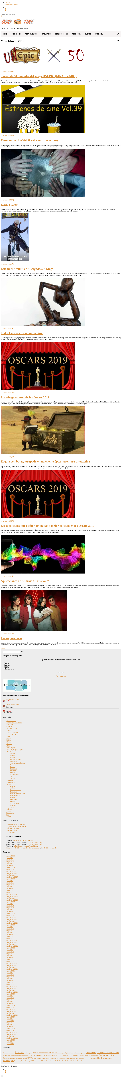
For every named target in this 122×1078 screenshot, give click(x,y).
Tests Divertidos (31, 34)
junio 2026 (10, 860)
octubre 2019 (10, 1013)
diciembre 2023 (11, 917)
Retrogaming (10, 782)
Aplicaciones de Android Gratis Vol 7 (25, 581)
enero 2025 (10, 892)
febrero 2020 (10, 1005)
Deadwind (61, 1055)
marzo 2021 (10, 980)
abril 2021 (9, 979)
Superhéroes (14, 774)
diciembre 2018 (11, 1032)
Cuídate (88, 34)
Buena (7, 663)
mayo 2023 (10, 931)
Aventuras (13, 757)
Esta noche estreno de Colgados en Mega (27, 269)
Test (7, 815)
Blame (72, 1052)
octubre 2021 (10, 967)
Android (19, 1052)
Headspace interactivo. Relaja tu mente (25, 840)
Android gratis (28, 1053)
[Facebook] (112, 34)
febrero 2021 (10, 982)
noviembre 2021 (12, 965)
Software (9, 809)
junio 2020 (10, 998)
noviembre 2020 (12, 988)
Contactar (7, 2)
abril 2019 (9, 1025)
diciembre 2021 (11, 963)
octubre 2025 (10, 875)
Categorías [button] (99, 34)
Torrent (78, 1061)
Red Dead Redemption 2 (36, 1060)
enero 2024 (10, 915)
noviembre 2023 (12, 919)
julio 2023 (9, 927)
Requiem (44, 1060)
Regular (8, 665)
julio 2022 (9, 950)
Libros (8, 736)
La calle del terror (50, 1058)
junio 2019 (10, 1021)
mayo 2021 (10, 977)
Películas (9, 751)
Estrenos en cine (8, 1058)
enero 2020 (10, 1007)
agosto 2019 (10, 1017)
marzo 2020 (10, 1003)
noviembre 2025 (12, 873)
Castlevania (76, 1052)
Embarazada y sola (36, 842)
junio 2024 (10, 906)
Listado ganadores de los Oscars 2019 (25, 397)
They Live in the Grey (13, 830)
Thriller (12, 778)
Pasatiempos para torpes (14, 749)
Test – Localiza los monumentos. (22, 333)
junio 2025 (10, 883)
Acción (12, 753)
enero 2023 (10, 938)
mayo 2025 (10, 885)
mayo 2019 (10, 1023)
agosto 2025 (10, 879)
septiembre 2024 (12, 900)
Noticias (9, 744)
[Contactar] (118, 34)
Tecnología (76, 34)
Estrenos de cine (61, 34)
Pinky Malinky (17, 1061)
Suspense (13, 805)
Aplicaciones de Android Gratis (44, 1053)
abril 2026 (9, 863)
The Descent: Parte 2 (11, 710)
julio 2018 (9, 1042)
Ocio (8, 746)
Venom (82, 1060)
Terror (12, 776)
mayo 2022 (10, 954)
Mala (7, 667)
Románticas (14, 773)
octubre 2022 (10, 944)
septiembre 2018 (12, 1038)
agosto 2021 (10, 971)
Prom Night (28, 1061)
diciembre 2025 (11, 871)
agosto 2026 (10, 856)
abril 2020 (9, 1002)
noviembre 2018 (12, 1034)
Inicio (5, 34)
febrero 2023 (10, 936)
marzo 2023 (10, 934)
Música (8, 740)
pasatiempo (108, 1058)
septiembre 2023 (12, 923)
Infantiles (13, 769)
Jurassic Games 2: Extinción (12, 699)
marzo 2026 (10, 865)
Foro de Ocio (16, 34)
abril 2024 (9, 910)
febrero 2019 (10, 1028)
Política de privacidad (11, 4)
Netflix (8, 742)
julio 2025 (9, 881)
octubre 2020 (10, 990)
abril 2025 (9, 886)
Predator (23, 1060)
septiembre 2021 (12, 969)
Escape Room (9, 204)
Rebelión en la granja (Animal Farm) (26, 846)
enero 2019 (10, 1030)
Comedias (13, 761)
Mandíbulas (93, 1058)
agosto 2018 (10, 1040)
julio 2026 (9, 858)
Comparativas (11, 721)
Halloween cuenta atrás (39, 1058)
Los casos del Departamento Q (67, 1058)
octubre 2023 (10, 921)
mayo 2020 (10, 1000)
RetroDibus (10, 780)
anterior (3, 648)
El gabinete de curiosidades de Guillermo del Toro (85, 1055)
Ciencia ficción (15, 759)
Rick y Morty (49, 1060)
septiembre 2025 (12, 877)
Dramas (12, 767)
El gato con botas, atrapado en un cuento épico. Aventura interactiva (45, 461)
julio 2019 (9, 1019)
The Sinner (67, 1060)
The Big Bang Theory (60, 1060)
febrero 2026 (10, 867)
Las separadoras (11, 638)
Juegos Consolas (12, 732)
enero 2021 (10, 984)
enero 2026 (10, 869)
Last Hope (56, 1058)
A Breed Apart (11, 832)
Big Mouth (67, 1053)
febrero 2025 (10, 890)
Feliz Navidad (18, 1058)
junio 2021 (10, 975)
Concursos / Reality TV (14, 723)
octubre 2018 (10, 1036)
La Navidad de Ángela (49, 848)
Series (8, 784)
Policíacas (13, 771)
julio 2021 (9, 973)
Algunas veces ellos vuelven (12, 704)
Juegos (8, 730)
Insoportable (9, 669)
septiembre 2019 (12, 1015)
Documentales (15, 765)
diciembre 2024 (11, 894)
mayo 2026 (10, 862)
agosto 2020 (10, 994)
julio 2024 (9, 904)
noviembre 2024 (12, 896)
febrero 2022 (10, 959)
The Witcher (74, 1061)
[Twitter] (118, 40)
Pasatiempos (10, 748)
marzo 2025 (10, 888)
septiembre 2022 (12, 946)
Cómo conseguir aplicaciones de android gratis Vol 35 (20, 1055)
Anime (12, 755)
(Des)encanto (5, 1052)
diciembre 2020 (11, 986)
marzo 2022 (10, 957)
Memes (8, 738)
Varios (8, 817)
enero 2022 (10, 961)
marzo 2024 (10, 911)
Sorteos (9, 811)
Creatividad (46, 34)
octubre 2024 (10, 898)
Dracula (65, 1055)
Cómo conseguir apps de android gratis (44, 1055)
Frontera (24, 1058)
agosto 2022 (10, 948)
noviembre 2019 (12, 1011)
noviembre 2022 (12, 942)
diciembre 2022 (11, 940)
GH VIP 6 (29, 1058)
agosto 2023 (10, 925)
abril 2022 (9, 956)
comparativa (82, 1053)
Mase (9, 700)
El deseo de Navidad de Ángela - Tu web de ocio (22, 848)
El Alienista (69, 1055)
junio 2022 (10, 952)
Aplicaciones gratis (60, 1053)
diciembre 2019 (11, 1009)
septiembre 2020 (12, 992)
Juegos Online (11, 734)
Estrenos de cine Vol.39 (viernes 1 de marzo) (29, 140)
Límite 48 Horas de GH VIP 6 (82, 1058)
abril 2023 (9, 933)
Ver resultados (61, 676)
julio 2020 (9, 996)
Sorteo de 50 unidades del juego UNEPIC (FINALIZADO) (39, 76)
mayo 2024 (10, 908)
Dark (57, 1055)
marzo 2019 (10, 1026)
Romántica (14, 801)
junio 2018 (10, 1044)
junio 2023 (10, 929)
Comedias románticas (17, 763)
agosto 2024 (10, 902)
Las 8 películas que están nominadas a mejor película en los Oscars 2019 (47, 525)
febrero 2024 (10, 913)
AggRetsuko (11, 1052)
